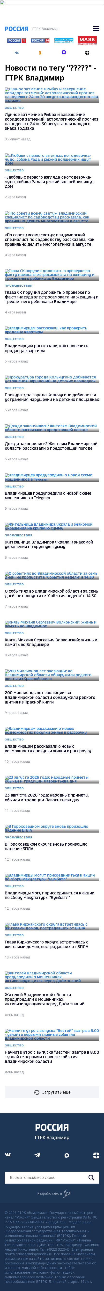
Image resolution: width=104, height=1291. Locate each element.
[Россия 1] (16, 41)
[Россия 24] (40, 41)
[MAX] (64, 51)
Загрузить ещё (56, 1092)
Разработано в (49, 1193)
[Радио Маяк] (87, 43)
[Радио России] (63, 41)
